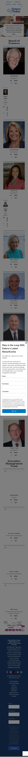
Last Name (5, 391)
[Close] (26, 343)
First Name (5, 383)
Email (4, 376)
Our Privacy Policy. (14, 406)
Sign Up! (14, 411)
